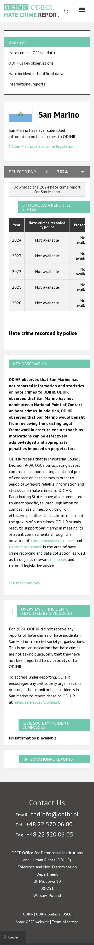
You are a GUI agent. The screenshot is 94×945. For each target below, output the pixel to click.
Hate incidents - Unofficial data (35, 73)
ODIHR (28, 914)
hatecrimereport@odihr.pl (36, 702)
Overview (16, 42)
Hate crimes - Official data (31, 52)
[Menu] (82, 9)
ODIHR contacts (48, 914)
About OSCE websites (32, 921)
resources (58, 559)
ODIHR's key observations (31, 63)
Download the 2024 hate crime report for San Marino (47, 189)
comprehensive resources (53, 540)
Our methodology (24, 582)
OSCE (66, 914)
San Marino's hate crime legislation (44, 146)
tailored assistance (25, 546)
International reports (26, 84)
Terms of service (65, 921)
